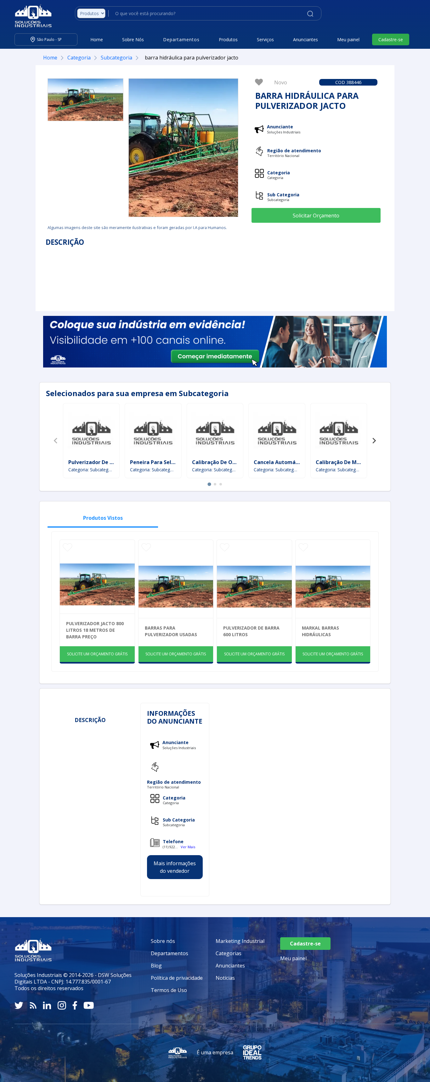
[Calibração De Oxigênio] (215, 432)
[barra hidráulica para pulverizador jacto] (85, 99)
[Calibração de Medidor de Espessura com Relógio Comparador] (338, 432)
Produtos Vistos (103, 517)
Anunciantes (305, 39)
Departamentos (169, 953)
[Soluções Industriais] (30, 15)
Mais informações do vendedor (175, 867)
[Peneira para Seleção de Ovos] (153, 432)
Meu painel (348, 39)
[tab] (209, 484)
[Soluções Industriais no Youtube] (88, 1005)
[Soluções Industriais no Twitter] (18, 1005)
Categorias (228, 953)
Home (96, 39)
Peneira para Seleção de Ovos (167, 462)
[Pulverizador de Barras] (91, 432)
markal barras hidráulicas (320, 631)
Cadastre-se (390, 39)
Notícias (225, 977)
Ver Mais (188, 846)
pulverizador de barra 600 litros (251, 631)
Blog (156, 965)
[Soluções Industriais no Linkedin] (47, 1005)
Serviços (265, 39)
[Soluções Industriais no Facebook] (74, 1005)
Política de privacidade (177, 977)
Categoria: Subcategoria (91, 470)
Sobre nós (163, 941)
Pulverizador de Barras (97, 462)
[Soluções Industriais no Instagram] (62, 1005)
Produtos (228, 39)
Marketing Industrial (240, 941)
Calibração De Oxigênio (221, 462)
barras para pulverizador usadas (171, 631)
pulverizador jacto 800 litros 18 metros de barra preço (95, 630)
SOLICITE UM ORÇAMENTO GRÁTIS (97, 654)
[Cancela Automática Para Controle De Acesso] (277, 432)
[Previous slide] (56, 441)
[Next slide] (374, 441)
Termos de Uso (169, 990)
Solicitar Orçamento (316, 215)
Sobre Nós (133, 39)
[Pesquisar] (310, 13)
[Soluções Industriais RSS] (33, 1005)
